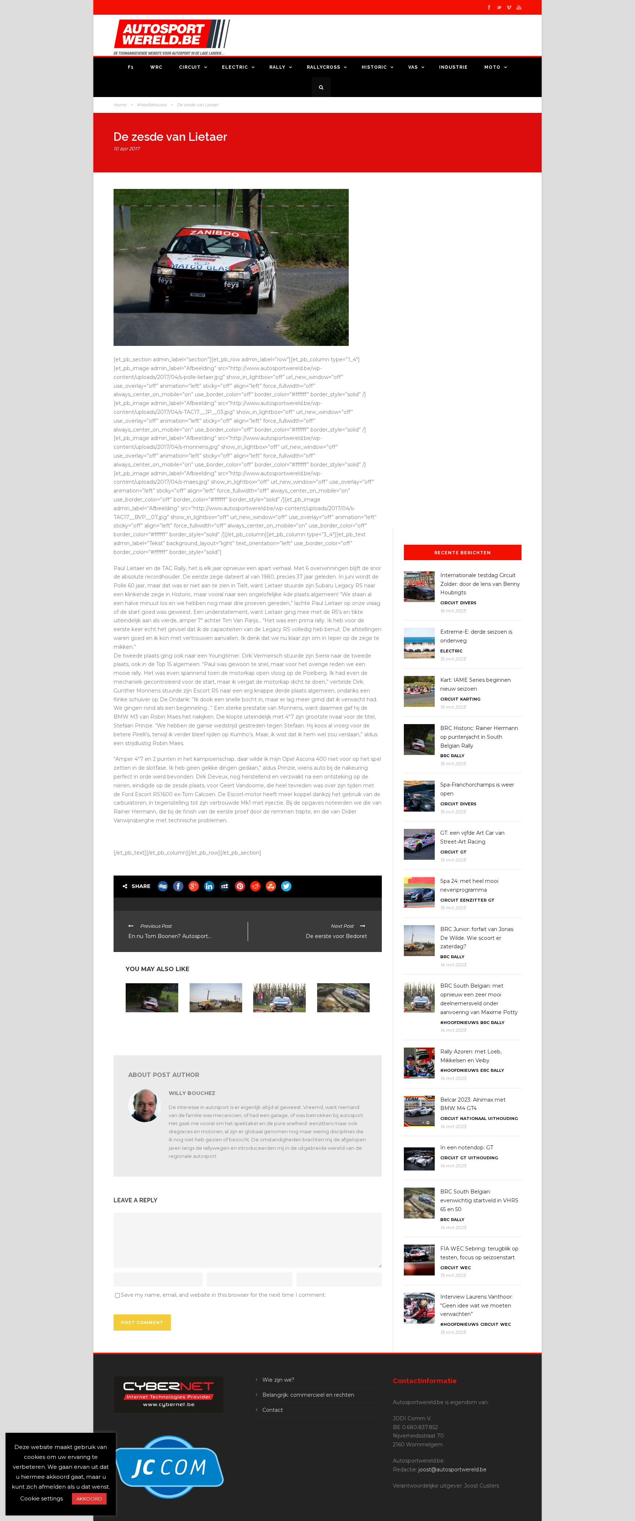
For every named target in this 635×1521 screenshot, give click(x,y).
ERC (484, 1070)
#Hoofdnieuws (151, 104)
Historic (374, 67)
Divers (468, 602)
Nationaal (473, 1118)
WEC (465, 1267)
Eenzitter (473, 900)
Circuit (190, 67)
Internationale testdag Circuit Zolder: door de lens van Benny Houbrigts (480, 584)
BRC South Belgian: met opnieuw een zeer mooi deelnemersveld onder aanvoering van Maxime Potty (279, 1029)
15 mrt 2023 (453, 659)
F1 (131, 67)
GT (463, 852)
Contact (272, 1410)
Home (120, 104)
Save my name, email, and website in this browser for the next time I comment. (223, 1295)
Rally (277, 67)
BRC (444, 755)
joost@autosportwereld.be (453, 1469)
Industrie (453, 67)
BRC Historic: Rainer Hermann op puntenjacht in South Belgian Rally (148, 1027)
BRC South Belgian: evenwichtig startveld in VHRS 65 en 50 (342, 1024)
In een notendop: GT (466, 1147)
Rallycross (323, 67)
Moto (492, 67)
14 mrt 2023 (453, 964)
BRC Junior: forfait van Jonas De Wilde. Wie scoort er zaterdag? (214, 1024)
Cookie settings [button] (41, 1498)
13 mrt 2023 (453, 1275)
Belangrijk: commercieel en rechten (308, 1395)
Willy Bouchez (192, 1093)
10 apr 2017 (127, 148)
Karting (470, 699)
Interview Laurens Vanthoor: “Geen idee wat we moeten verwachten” (476, 1305)
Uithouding (503, 1118)
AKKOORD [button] (89, 1499)
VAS (413, 67)
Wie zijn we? (278, 1380)
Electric (235, 67)
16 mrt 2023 (453, 610)
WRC (156, 67)
